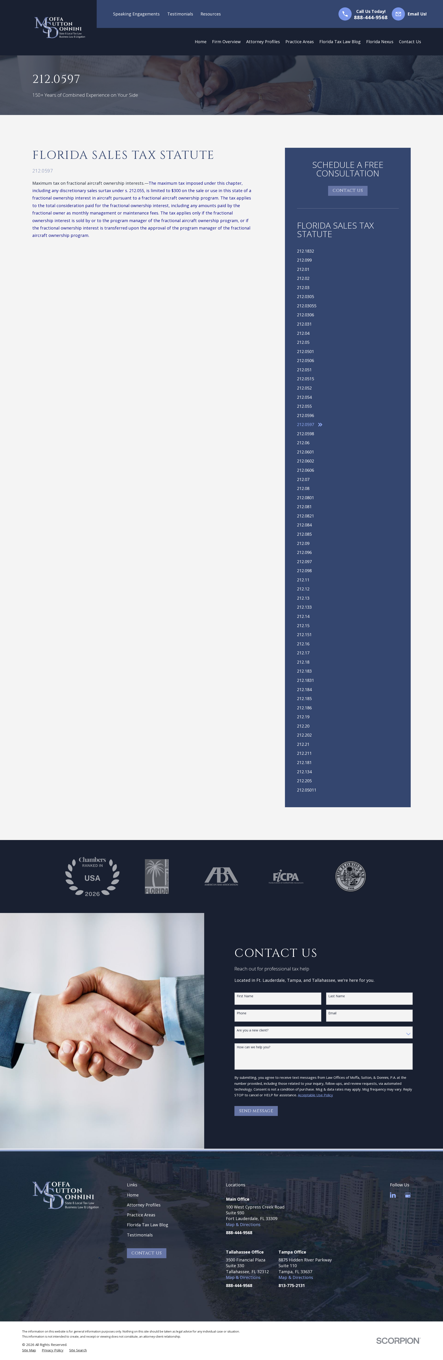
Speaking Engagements (136, 14)
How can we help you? (253, 1047)
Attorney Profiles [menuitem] (263, 41)
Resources (211, 14)
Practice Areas (141, 1215)
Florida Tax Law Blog (147, 1224)
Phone (241, 1013)
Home (133, 1195)
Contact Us (348, 190)
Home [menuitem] (201, 41)
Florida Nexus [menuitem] (379, 41)
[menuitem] (348, 251)
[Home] (59, 27)
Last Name (336, 996)
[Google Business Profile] (408, 1195)
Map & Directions (243, 1224)
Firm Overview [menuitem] (226, 41)
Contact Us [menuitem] (410, 41)
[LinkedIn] (393, 1195)
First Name (245, 996)
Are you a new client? (252, 1030)
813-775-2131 (291, 1285)
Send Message (256, 1111)
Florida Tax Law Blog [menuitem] (340, 41)
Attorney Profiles (144, 1205)
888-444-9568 (371, 17)
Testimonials (180, 14)
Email (332, 1013)
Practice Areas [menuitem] (299, 41)
